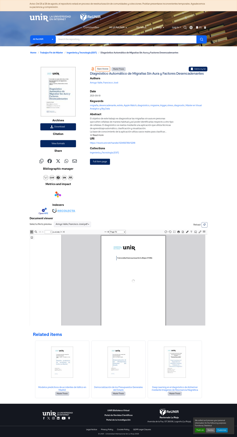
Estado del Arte (41, 245)
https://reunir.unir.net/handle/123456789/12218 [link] (112, 143)
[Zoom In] (108, 232)
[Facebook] (44, 418)
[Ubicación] (69, 418)
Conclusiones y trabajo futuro (46, 261)
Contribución (40, 257)
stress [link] (170, 105)
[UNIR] (58, 413)
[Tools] (204, 231)
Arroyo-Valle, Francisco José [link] (104, 83)
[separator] (62, 280)
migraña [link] (94, 105)
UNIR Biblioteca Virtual (118, 410)
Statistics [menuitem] (141, 27)
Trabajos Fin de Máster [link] (51, 53)
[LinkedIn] (58, 418)
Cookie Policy (123, 430)
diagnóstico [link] (143, 105)
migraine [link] (154, 105)
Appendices (39, 267)
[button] (185, 27)
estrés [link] (120, 105)
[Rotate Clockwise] (165, 231)
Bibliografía (39, 264)
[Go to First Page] (40, 232)
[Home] (52, 18)
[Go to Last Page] (63, 232)
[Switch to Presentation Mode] (174, 232)
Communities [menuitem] (91, 27)
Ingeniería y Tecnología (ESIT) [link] (82, 53)
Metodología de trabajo (44, 251)
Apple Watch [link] (130, 105)
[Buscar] (201, 39)
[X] (48, 418)
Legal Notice (91, 430)
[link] (58, 126)
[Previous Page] (42, 232)
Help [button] (159, 27)
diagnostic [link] (179, 105)
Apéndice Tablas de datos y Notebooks (46, 271)
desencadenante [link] (107, 105)
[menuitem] (118, 27)
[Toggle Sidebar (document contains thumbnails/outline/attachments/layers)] (31, 232)
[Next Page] (61, 232)
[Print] (178, 232)
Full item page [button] (100, 162)
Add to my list (200, 69)
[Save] (182, 232)
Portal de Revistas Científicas (118, 415)
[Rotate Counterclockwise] (170, 231)
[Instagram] (53, 418)
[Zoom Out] (105, 232)
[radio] (188, 231)
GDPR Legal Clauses (142, 430)
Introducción (39, 242)
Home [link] (33, 53)
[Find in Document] (36, 232)
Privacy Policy (107, 430)
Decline (211, 430)
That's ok (200, 430)
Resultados (39, 254)
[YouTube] (64, 418)
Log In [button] (176, 27)
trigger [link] (163, 105)
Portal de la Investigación (118, 420)
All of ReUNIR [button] (117, 27)
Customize (222, 430)
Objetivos (38, 248)
